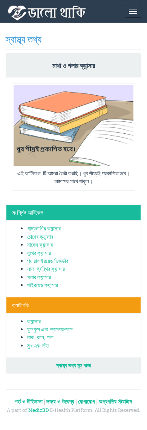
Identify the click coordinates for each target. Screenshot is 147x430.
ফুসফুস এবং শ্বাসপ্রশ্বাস (50, 329)
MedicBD (38, 410)
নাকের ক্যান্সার (40, 244)
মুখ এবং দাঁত (38, 345)
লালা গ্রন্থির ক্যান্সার (46, 268)
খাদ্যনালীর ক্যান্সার (44, 228)
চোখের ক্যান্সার (40, 236)
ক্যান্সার (34, 321)
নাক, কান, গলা (40, 337)
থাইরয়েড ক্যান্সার (42, 285)
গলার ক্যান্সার (39, 277)
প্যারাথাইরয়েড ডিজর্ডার (47, 260)
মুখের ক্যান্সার (39, 253)
